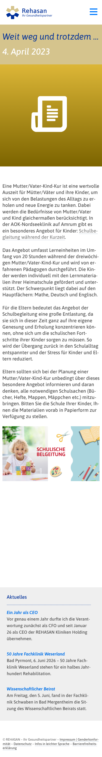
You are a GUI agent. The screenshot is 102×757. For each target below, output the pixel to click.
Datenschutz (23, 744)
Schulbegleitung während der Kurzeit (50, 234)
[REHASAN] (28, 12)
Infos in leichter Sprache (52, 744)
